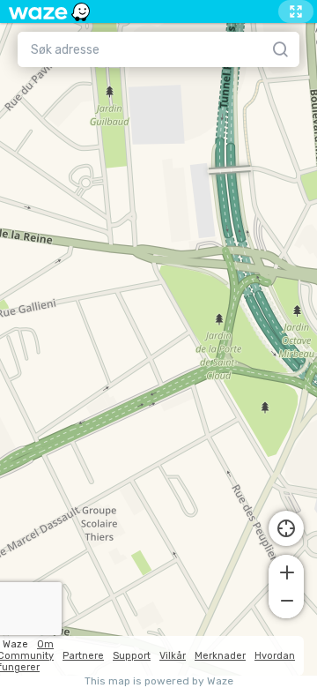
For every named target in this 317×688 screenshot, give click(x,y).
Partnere (83, 656)
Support (132, 656)
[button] (286, 571)
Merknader (220, 656)
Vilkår (172, 656)
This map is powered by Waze (159, 681)
